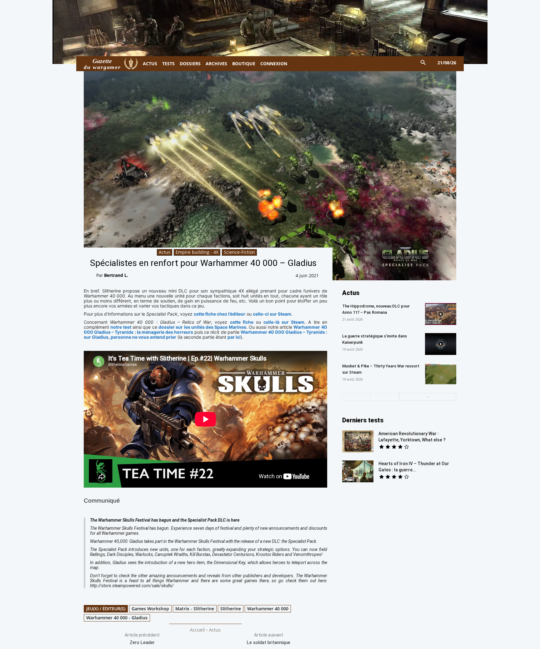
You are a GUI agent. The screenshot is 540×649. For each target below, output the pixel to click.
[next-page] (427, 397)
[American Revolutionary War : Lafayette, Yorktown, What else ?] (357, 441)
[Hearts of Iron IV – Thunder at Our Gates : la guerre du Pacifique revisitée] (357, 471)
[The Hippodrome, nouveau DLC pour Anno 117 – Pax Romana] (440, 314)
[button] (423, 63)
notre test (120, 327)
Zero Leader (142, 642)
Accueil (197, 630)
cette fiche (241, 322)
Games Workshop (150, 609)
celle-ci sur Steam (272, 314)
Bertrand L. (116, 275)
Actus (164, 252)
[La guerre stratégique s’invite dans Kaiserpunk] (440, 344)
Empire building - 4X (197, 252)
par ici (234, 337)
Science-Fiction (239, 252)
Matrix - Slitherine (194, 609)
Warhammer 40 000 (267, 609)
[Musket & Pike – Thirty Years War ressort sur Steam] (440, 374)
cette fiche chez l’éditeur (219, 314)
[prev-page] (370, 397)
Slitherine (230, 609)
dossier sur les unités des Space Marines (202, 327)
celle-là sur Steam (283, 322)
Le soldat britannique (268, 642)
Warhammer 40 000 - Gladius (117, 618)
